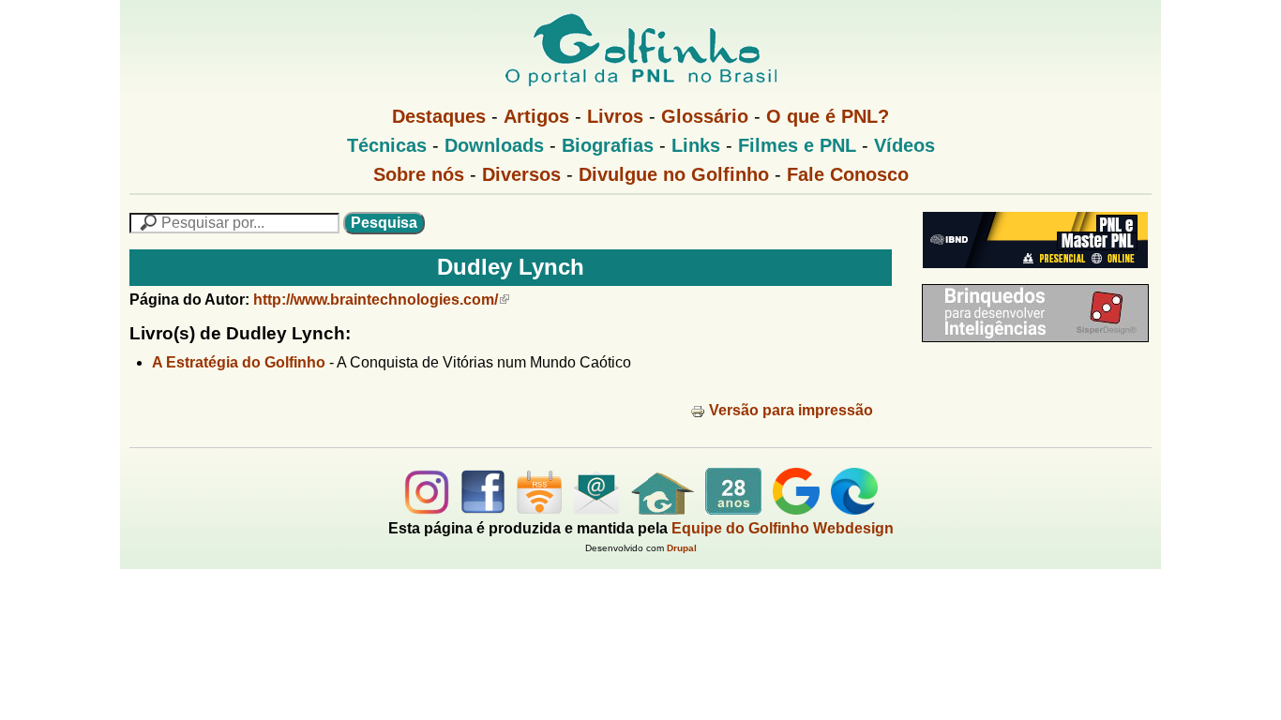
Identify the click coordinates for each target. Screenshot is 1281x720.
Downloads (494, 145)
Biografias (608, 145)
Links (695, 145)
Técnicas (387, 145)
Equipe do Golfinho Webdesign (782, 528)
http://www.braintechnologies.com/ (375, 300)
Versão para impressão (791, 410)
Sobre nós (418, 174)
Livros (615, 116)
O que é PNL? (827, 116)
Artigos (536, 116)
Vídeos (904, 145)
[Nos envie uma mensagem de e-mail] (596, 510)
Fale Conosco (848, 174)
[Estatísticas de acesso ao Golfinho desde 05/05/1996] (733, 510)
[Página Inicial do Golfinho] (662, 510)
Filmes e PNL (797, 145)
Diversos (521, 174)
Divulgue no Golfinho (674, 174)
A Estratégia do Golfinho (238, 362)
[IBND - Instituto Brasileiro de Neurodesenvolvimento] (1030, 275)
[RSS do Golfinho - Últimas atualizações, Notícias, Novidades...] (539, 510)
